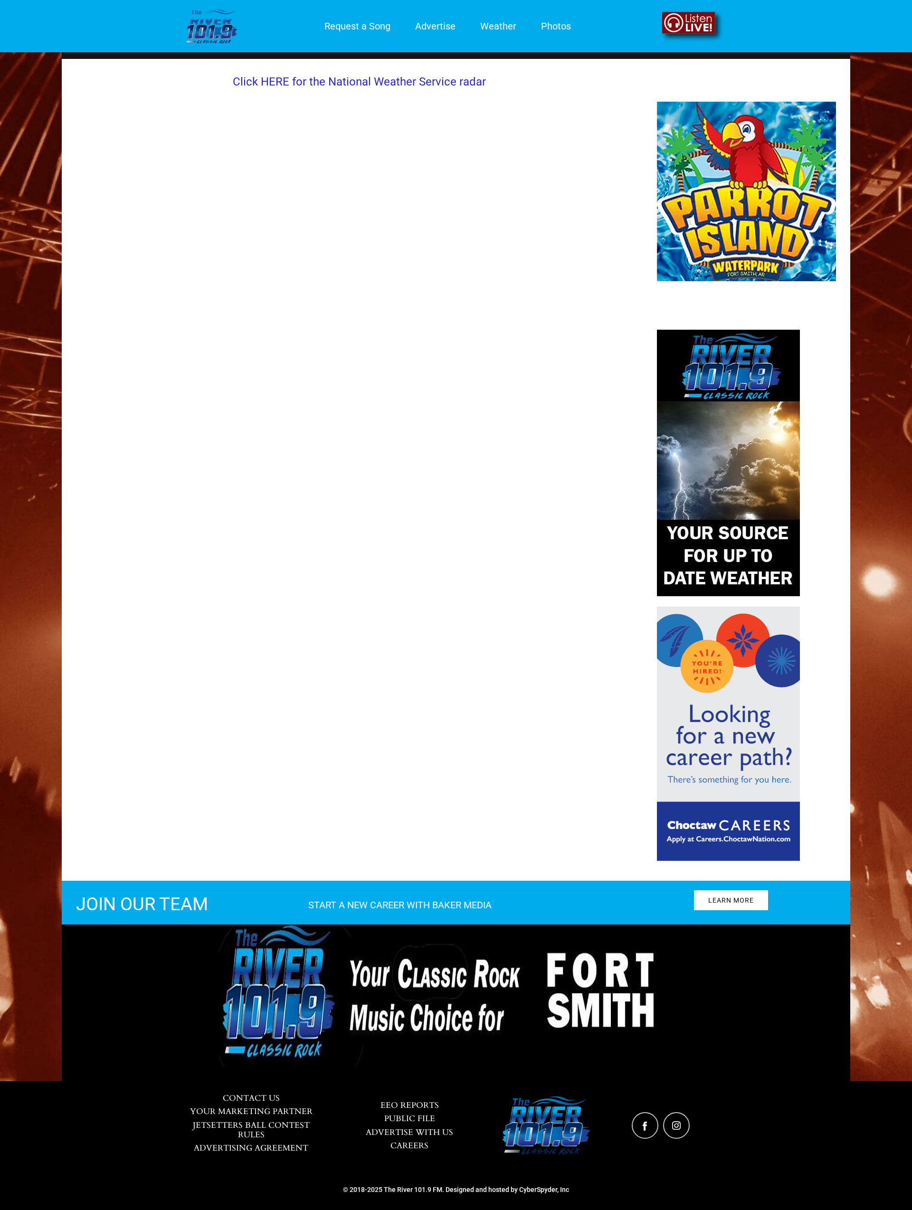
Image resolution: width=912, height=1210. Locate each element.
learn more (731, 900)
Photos (556, 26)
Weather (498, 26)
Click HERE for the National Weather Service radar (359, 81)
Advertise (435, 26)
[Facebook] (645, 1125)
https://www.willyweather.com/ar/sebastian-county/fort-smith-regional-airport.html (359, 347)
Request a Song (357, 26)
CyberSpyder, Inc (544, 1189)
